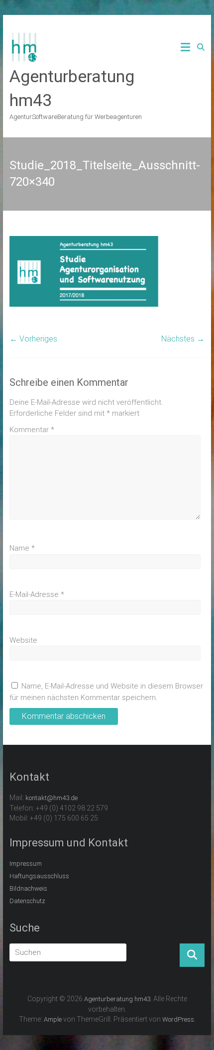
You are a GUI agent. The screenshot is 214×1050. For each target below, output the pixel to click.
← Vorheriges (33, 339)
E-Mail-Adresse (36, 594)
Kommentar (31, 429)
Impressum (25, 863)
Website (23, 640)
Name (22, 548)
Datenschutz (27, 901)
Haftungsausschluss (39, 876)
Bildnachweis (28, 888)
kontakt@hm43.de (51, 798)
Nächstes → (183, 339)
